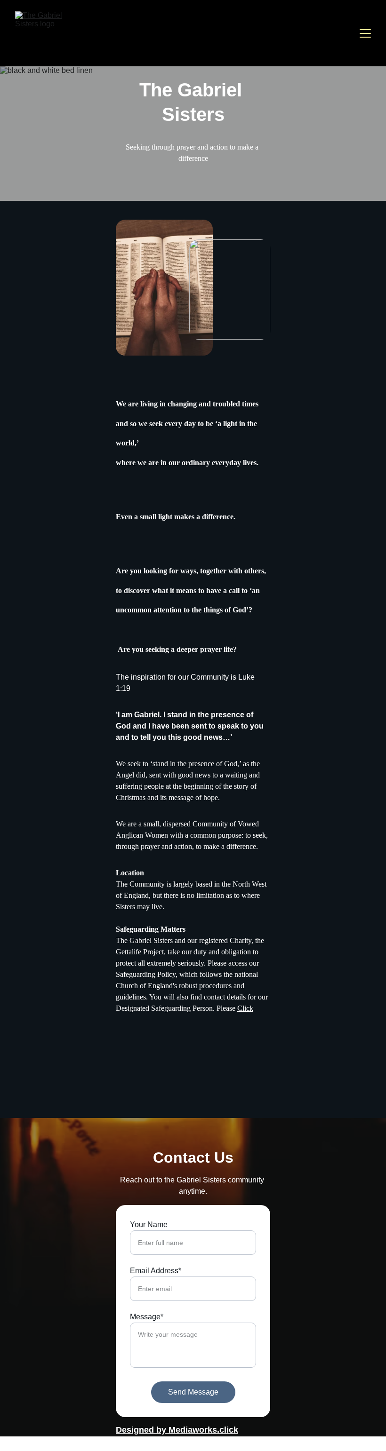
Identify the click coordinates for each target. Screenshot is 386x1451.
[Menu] (365, 33)
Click (245, 1008)
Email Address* (155, 1271)
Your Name (149, 1225)
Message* (146, 1317)
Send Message (193, 1392)
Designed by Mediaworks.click (177, 1430)
